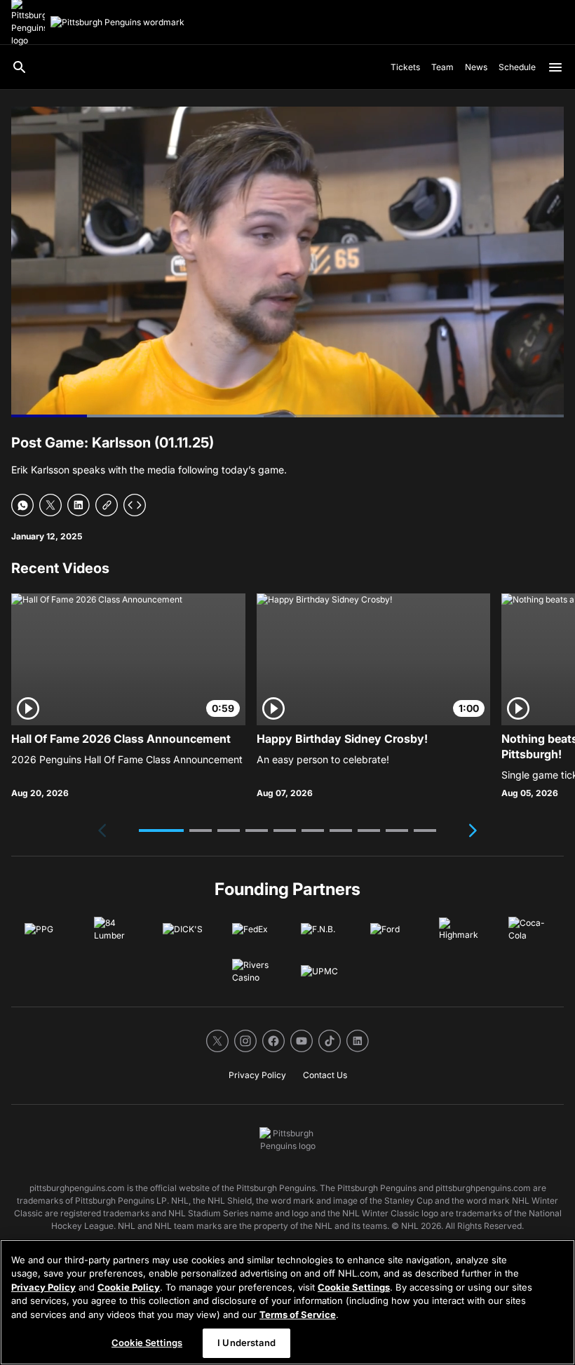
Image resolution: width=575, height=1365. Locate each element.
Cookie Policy (128, 1287)
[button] (161, 830)
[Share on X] (50, 505)
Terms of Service (297, 1314)
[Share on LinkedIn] (78, 505)
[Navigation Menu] (555, 67)
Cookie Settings (354, 1287)
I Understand (246, 1342)
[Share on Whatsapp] (22, 505)
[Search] (19, 67)
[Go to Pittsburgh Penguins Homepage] (117, 22)
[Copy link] (106, 505)
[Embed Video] (134, 505)
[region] (287, 1302)
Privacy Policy (43, 1287)
